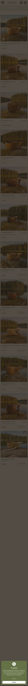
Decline (14, 678)
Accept (14, 682)
